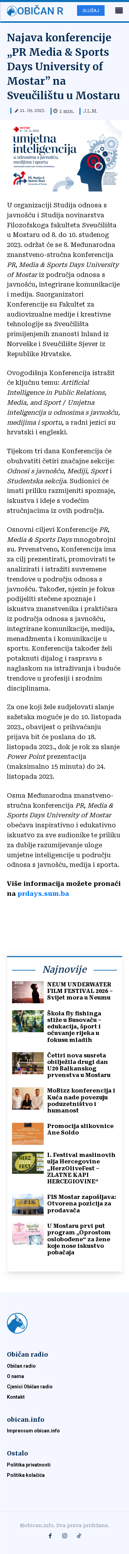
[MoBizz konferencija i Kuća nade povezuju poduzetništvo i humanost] (28, 1098)
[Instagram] (64, 1536)
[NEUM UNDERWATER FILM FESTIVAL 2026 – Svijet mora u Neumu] (28, 992)
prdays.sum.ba (43, 893)
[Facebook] (50, 1536)
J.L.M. (90, 111)
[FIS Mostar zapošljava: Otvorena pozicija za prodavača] (28, 1205)
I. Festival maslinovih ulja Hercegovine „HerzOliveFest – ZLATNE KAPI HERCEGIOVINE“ (81, 1168)
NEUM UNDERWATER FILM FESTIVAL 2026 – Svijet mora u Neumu (80, 991)
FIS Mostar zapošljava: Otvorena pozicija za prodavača (81, 1203)
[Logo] (64, 1323)
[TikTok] (79, 1536)
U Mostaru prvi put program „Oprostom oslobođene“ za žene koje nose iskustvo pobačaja (79, 1239)
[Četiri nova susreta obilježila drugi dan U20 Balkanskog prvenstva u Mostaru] (28, 1063)
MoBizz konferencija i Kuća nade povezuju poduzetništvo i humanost (81, 1100)
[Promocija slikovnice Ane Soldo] (28, 1134)
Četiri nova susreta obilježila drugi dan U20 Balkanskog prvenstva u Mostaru (78, 1065)
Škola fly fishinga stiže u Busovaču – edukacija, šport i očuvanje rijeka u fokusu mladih (74, 1026)
